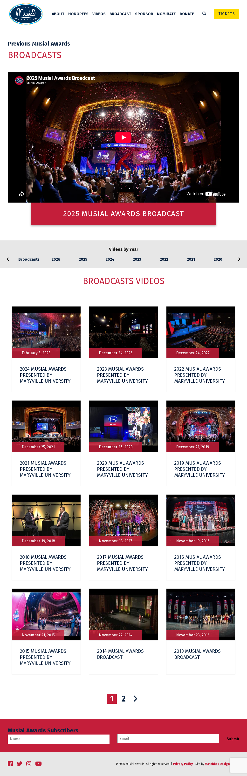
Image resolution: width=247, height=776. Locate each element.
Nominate (166, 14)
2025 (83, 259)
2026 (56, 259)
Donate (187, 14)
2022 (164, 259)
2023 (137, 259)
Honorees (78, 14)
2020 (218, 259)
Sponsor (144, 14)
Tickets (226, 14)
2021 (191, 259)
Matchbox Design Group (222, 764)
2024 (110, 259)
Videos (99, 14)
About (58, 14)
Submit (233, 739)
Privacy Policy (183, 764)
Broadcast (120, 14)
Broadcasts (29, 259)
